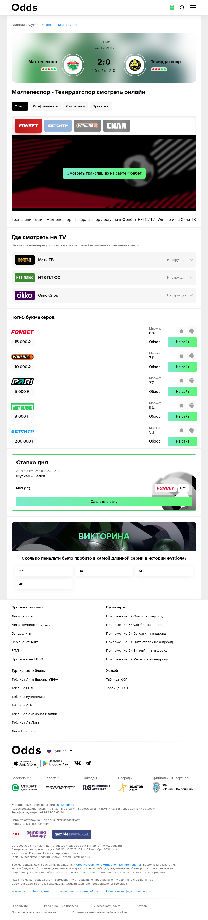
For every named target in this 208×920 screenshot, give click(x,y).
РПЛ (15, 650)
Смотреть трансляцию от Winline (87, 126)
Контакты (18, 891)
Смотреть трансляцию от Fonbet (28, 126)
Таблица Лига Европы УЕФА (35, 679)
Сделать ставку (104, 501)
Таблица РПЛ (22, 688)
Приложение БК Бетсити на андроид (136, 633)
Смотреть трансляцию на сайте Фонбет (104, 173)
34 (81, 571)
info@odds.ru (65, 805)
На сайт (182, 342)
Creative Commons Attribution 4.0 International (108, 865)
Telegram (88, 763)
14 (140, 571)
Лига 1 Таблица (24, 731)
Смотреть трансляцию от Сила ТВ (116, 126)
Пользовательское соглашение (34, 912)
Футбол (34, 25)
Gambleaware (71, 834)
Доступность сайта (107, 906)
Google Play (55, 763)
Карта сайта (40, 891)
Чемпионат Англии (27, 642)
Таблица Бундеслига (28, 697)
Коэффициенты (46, 106)
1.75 (183, 488)
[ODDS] (24, 7)
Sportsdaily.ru (24, 787)
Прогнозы (101, 106)
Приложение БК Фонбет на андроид (136, 625)
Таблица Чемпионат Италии (34, 714)
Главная (18, 25)
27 (21, 571)
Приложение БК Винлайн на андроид (136, 650)
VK (77, 763)
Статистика (75, 106)
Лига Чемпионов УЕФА (31, 625)
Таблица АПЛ (22, 705)
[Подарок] (172, 7)
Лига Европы (22, 616)
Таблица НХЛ (117, 688)
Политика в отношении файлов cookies (100, 912)
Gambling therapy (36, 834)
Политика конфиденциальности (128, 891)
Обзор (20, 106)
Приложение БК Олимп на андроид (135, 616)
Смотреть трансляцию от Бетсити (58, 126)
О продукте (20, 906)
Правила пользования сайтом (77, 891)
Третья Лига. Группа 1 (61, 25)
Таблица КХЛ (116, 679)
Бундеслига (21, 633)
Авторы (142, 906)
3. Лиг (104, 42)
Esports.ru (60, 787)
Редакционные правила (61, 906)
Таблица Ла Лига (25, 722)
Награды (97, 787)
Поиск (182, 7)
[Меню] (193, 7)
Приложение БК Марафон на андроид (137, 659)
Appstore (25, 763)
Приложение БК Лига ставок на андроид (139, 642)
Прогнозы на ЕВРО (27, 659)
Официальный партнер (172, 787)
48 (21, 584)
